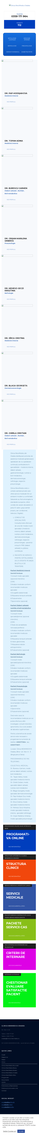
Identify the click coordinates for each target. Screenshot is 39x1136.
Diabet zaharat (11, 191)
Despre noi (5, 1057)
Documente (5, 1080)
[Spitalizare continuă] (12, 38)
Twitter (5, 1105)
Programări (5, 1077)
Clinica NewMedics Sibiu (9, 1075)
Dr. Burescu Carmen (16, 188)
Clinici (3, 1062)
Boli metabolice (11, 194)
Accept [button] (21, 1131)
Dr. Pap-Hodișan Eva (16, 93)
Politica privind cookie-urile (10, 1088)
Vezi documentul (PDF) (16, 906)
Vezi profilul (11, 102)
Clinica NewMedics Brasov (9, 1070)
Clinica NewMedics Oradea (9, 1072)
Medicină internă (11, 96)
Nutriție (21, 191)
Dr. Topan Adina (14, 141)
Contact (4, 1090)
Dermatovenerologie (13, 388)
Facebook (6, 1102)
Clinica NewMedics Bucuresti (10, 1065)
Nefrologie (9, 293)
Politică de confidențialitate (10, 1086)
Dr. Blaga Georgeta (16, 386)
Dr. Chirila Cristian (15, 433)
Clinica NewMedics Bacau (9, 1068)
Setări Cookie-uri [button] (9, 1131)
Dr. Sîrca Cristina (14, 338)
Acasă (3, 1055)
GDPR (4, 1082)
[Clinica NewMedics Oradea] (19, 7)
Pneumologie (10, 243)
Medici (3, 1059)
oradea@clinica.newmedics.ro (10, 1038)
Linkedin (5, 1107)
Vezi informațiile (14, 846)
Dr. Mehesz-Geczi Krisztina (14, 289)
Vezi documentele (15, 965)
